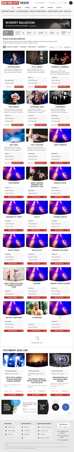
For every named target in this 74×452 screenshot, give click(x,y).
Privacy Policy (23, 234)
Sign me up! (48, 230)
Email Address (25, 224)
